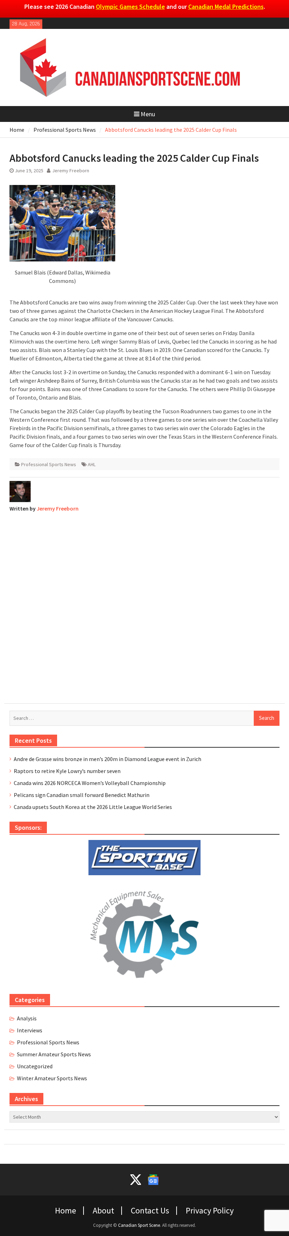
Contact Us (150, 1210)
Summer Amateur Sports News (54, 1054)
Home (65, 1210)
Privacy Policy (210, 1210)
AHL (92, 464)
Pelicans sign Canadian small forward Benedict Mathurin (81, 794)
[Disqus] (144, 606)
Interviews (29, 1030)
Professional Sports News (48, 464)
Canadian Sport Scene (139, 1225)
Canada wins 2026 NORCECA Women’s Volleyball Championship (90, 782)
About (103, 1210)
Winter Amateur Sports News (52, 1078)
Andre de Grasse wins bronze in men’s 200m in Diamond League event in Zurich (107, 758)
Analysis (27, 1018)
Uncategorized (35, 1066)
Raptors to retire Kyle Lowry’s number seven (67, 770)
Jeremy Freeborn (70, 170)
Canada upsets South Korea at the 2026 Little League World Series (93, 806)
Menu (148, 114)
